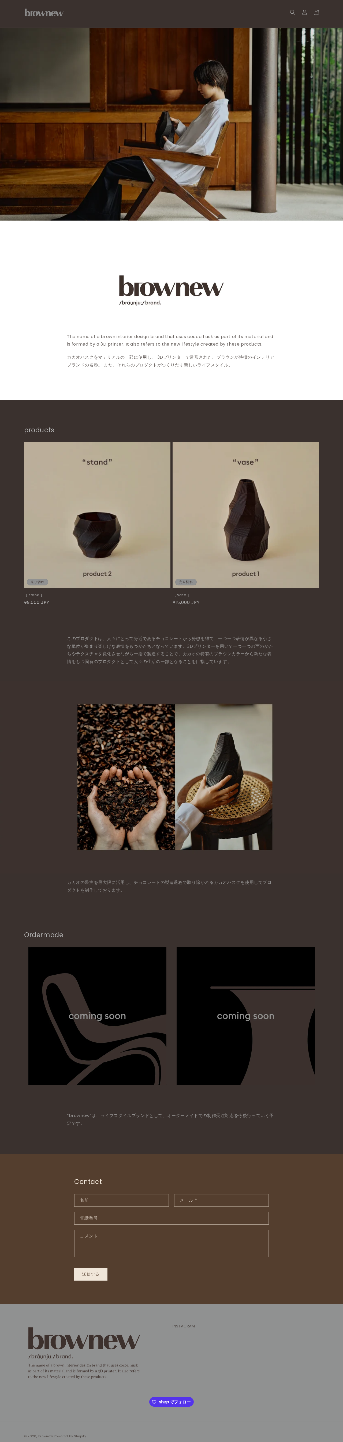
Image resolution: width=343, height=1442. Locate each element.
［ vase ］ (182, 595)
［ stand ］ (34, 595)
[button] (293, 12)
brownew (45, 1436)
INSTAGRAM (184, 1326)
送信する (90, 1274)
